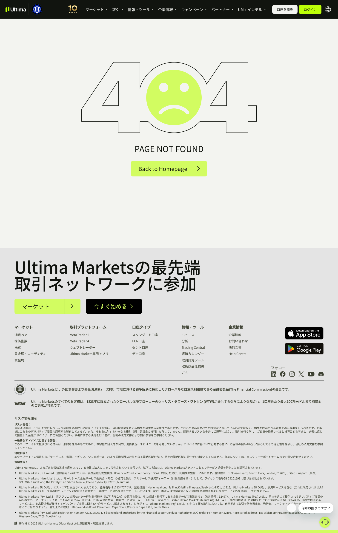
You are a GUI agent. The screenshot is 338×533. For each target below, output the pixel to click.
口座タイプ (141, 327)
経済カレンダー (193, 353)
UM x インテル (250, 9)
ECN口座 (138, 341)
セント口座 (140, 347)
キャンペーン (192, 9)
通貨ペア (20, 334)
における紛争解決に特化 (140, 389)
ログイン (310, 9)
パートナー (220, 9)
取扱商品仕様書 (193, 366)
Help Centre (237, 353)
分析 (185, 341)
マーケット (95, 9)
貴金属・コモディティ (30, 353)
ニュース (188, 334)
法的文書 (235, 347)
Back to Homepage (162, 168)
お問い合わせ (238, 341)
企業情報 (165, 9)
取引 (116, 9)
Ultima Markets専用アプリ (89, 353)
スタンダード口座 (145, 334)
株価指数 (20, 341)
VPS (184, 372)
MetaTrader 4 (79, 341)
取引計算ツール (193, 360)
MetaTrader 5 (79, 334)
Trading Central (193, 347)
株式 (17, 347)
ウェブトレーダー (82, 347)
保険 (233, 401)
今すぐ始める (110, 306)
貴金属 (19, 360)
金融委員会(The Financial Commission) (242, 389)
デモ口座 (138, 353)
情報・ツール (139, 9)
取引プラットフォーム (88, 327)
